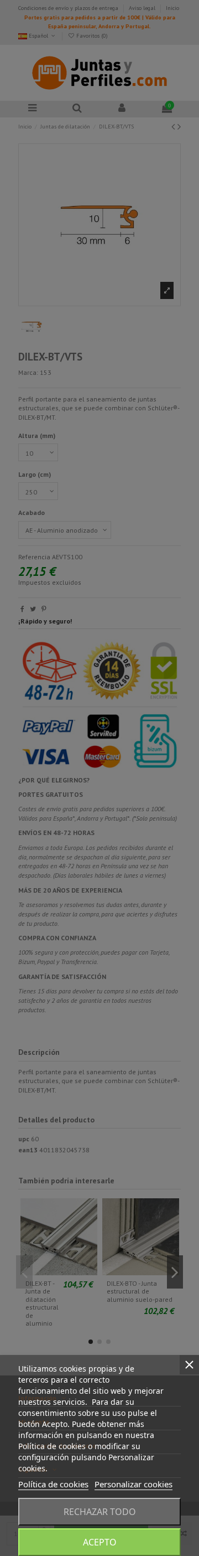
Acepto (100, 1542)
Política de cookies (53, 1484)
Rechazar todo (100, 1512)
